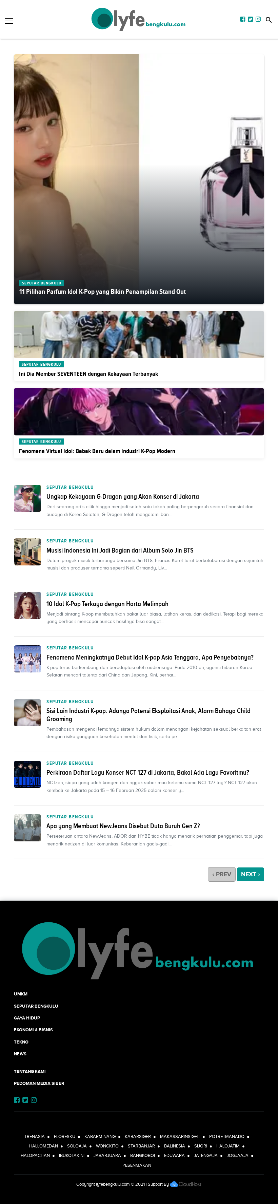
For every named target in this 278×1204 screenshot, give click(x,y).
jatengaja (206, 1155)
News (20, 1053)
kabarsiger (138, 1136)
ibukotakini (71, 1155)
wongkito (107, 1145)
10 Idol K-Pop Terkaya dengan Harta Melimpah (107, 603)
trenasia (34, 1136)
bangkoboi (142, 1155)
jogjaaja (238, 1155)
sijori (200, 1145)
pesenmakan (136, 1165)
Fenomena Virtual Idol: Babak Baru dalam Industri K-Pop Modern (97, 451)
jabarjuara (107, 1155)
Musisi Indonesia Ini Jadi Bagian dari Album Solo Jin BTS (120, 550)
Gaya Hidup (27, 1017)
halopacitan (35, 1155)
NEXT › (250, 874)
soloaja (77, 1145)
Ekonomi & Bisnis (33, 1029)
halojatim (228, 1145)
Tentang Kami (30, 1071)
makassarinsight (180, 1136)
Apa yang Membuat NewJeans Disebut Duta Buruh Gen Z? (123, 826)
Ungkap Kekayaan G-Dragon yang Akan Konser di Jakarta (122, 496)
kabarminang (100, 1136)
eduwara (174, 1155)
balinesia (174, 1145)
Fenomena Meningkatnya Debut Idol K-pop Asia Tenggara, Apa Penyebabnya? (150, 657)
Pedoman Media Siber (39, 1083)
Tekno (21, 1042)
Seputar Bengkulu (70, 487)
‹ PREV (221, 874)
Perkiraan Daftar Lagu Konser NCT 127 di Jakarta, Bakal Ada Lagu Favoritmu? (147, 772)
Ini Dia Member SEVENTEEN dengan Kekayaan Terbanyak (88, 373)
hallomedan (43, 1145)
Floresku (64, 1136)
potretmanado (226, 1136)
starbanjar (141, 1145)
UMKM (20, 993)
